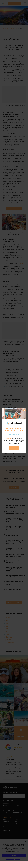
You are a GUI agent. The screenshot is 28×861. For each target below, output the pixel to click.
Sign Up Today (14, 448)
